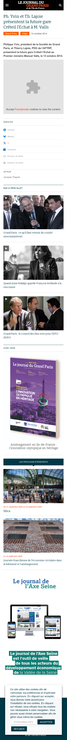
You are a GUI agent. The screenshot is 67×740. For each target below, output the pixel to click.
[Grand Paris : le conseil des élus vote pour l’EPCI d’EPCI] (33, 313)
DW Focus (33, 5)
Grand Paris (11, 33)
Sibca (6, 511)
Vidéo (25, 33)
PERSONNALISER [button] (23, 722)
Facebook (12, 149)
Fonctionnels (22, 109)
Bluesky (11, 136)
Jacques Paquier (11, 177)
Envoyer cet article (15, 156)
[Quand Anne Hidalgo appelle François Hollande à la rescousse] (33, 263)
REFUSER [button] (19, 728)
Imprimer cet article (15, 162)
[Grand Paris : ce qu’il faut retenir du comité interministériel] (33, 212)
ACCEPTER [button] (46, 722)
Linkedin (11, 129)
